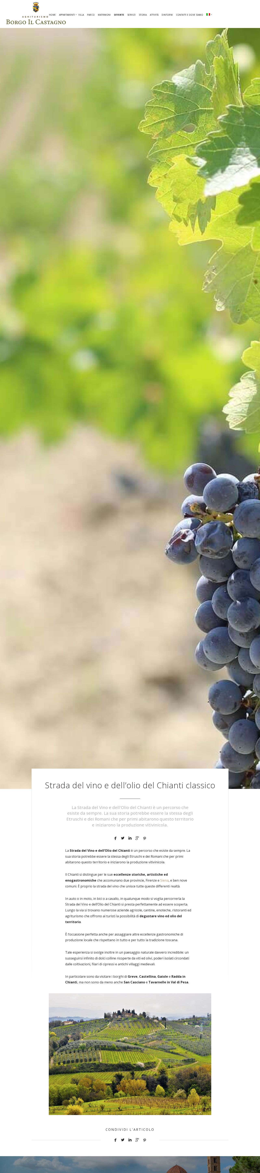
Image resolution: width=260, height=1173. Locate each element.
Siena (164, 880)
